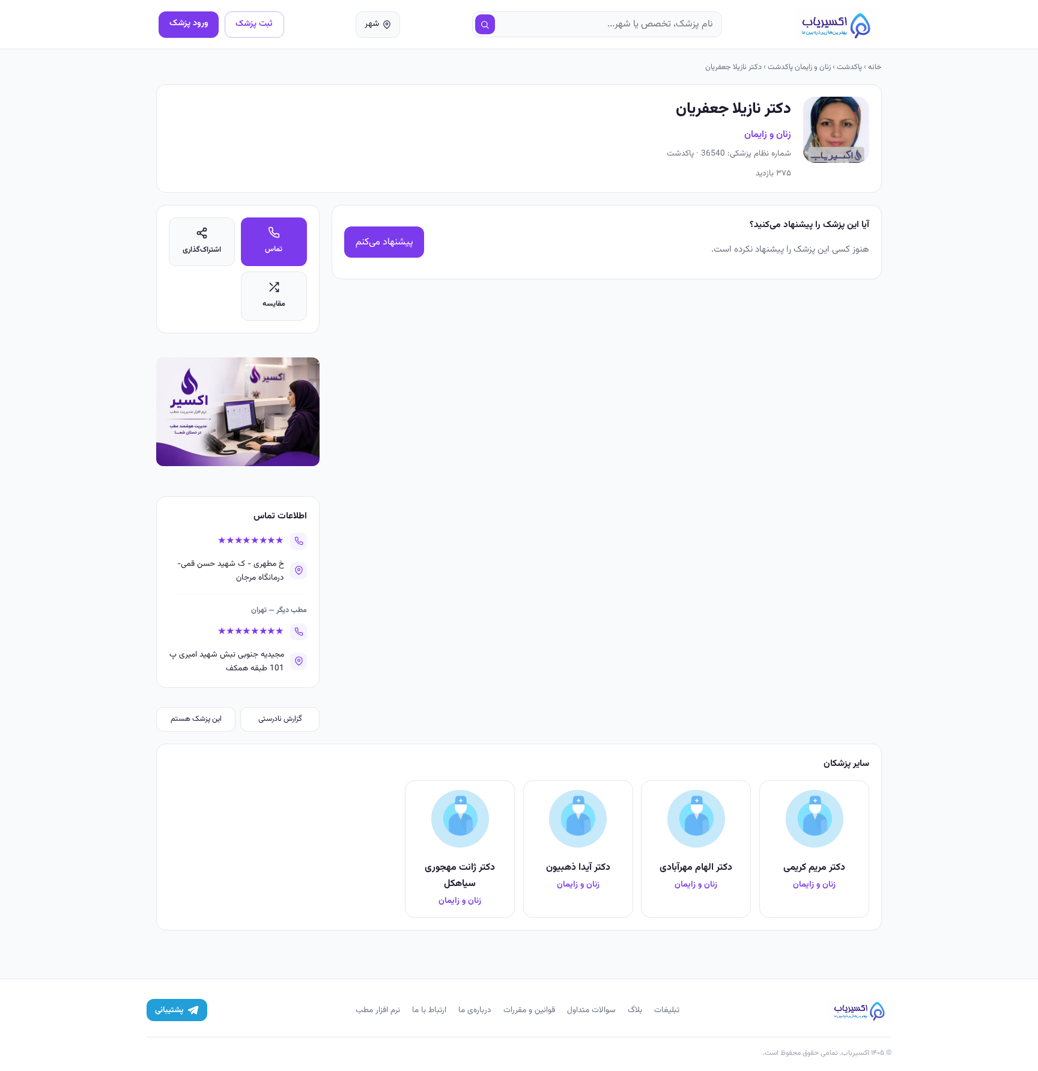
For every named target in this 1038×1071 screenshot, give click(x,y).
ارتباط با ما (429, 1010)
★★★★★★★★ (251, 541)
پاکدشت (849, 67)
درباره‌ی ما (474, 1010)
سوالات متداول (591, 1010)
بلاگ (635, 1010)
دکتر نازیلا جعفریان (733, 67)
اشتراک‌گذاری (202, 250)
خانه (875, 67)
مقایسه (274, 304)
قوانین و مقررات (529, 1010)
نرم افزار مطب (378, 1010)
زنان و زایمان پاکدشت (799, 67)
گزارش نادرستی (280, 719)
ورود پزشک (188, 23)
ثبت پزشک (254, 24)
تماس (273, 249)
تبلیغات (666, 1010)
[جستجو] (485, 24)
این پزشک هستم (196, 719)
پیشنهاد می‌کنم (384, 242)
